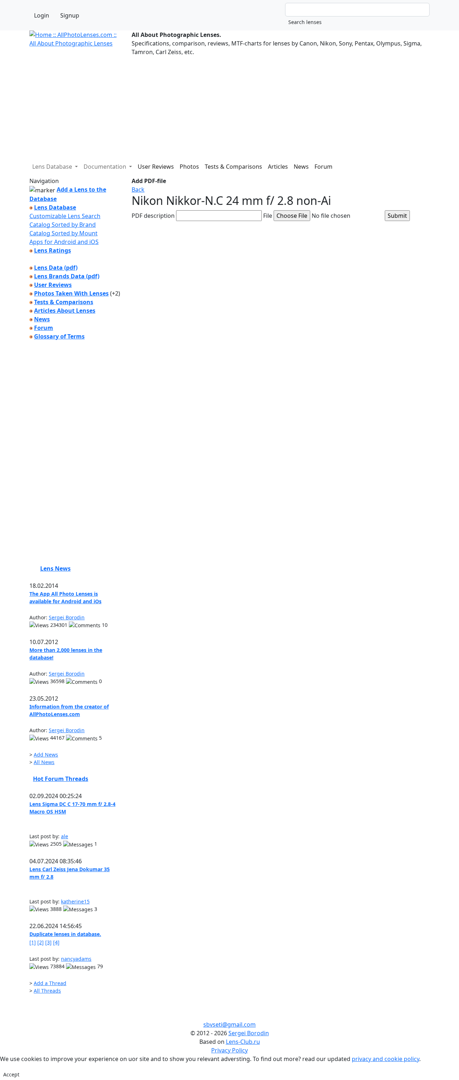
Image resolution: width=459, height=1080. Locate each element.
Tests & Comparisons (233, 167)
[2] (40, 942)
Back (138, 189)
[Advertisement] (229, 106)
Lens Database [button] (53, 167)
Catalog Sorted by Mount (63, 233)
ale (64, 836)
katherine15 (75, 901)
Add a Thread (50, 983)
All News (44, 762)
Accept (11, 1074)
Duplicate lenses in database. (65, 934)
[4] (56, 942)
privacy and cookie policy (385, 1059)
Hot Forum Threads (60, 779)
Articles (278, 167)
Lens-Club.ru (243, 1042)
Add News (46, 754)
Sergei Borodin (67, 617)
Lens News (55, 568)
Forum (323, 167)
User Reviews (156, 167)
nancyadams (76, 958)
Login (41, 15)
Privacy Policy (229, 1050)
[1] (32, 942)
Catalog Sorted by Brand (62, 225)
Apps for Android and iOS (64, 242)
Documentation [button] (106, 167)
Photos (189, 167)
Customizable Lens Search (64, 216)
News (301, 167)
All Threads (47, 990)
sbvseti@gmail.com (229, 1024)
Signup (69, 15)
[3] (48, 942)
